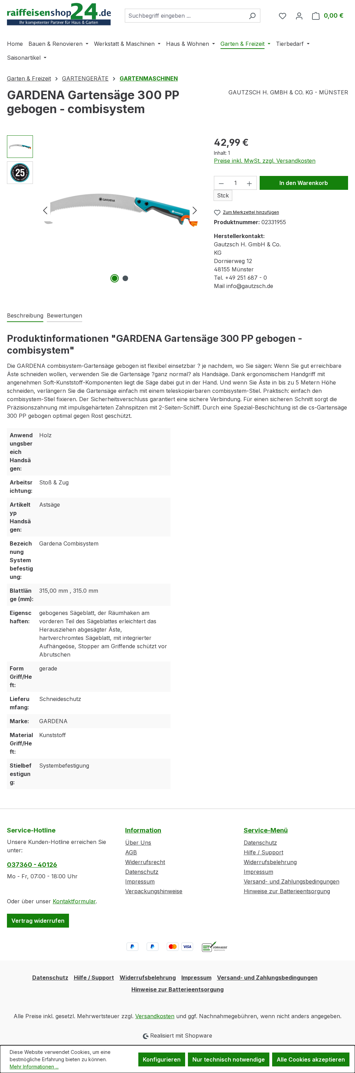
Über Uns (138, 842)
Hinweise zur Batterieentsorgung (287, 891)
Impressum (140, 881)
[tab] (25, 316)
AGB (131, 852)
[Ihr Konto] (299, 16)
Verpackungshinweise (153, 891)
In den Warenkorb (303, 182)
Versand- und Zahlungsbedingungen (291, 881)
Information (143, 830)
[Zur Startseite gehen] (59, 14)
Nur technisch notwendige (228, 1059)
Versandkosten (154, 1016)
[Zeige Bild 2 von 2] (125, 278)
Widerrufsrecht (145, 862)
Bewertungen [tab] (64, 315)
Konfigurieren (162, 1059)
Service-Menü (266, 830)
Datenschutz (141, 871)
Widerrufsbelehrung (270, 862)
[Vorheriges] (45, 209)
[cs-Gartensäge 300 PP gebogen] (120, 210)
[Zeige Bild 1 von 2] (114, 278)
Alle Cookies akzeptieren (311, 1059)
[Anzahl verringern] (221, 183)
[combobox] (184, 16)
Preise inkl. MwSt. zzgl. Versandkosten (264, 160)
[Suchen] (252, 16)
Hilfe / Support (263, 852)
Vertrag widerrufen (37, 920)
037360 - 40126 (32, 864)
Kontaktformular (74, 901)
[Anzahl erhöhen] (249, 183)
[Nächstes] (195, 209)
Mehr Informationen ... (34, 1067)
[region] (103, 210)
